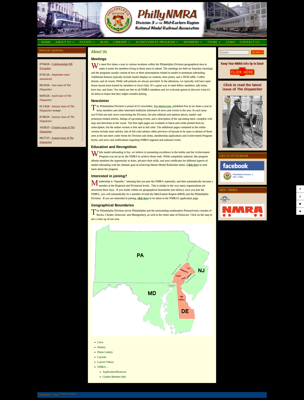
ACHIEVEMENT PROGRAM (155, 42)
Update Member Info (114, 376)
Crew (100, 342)
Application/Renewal (114, 371)
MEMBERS (191, 42)
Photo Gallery (105, 352)
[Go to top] (300, 189)
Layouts (101, 357)
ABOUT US (63, 42)
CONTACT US (249, 42)
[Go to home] (300, 203)
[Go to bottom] (300, 196)
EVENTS (86, 42)
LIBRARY (120, 42)
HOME (46, 42)
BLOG (104, 42)
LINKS (230, 42)
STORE (212, 42)
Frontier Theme (68, 393)
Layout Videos (105, 361)
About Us (99, 51)
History (101, 347)
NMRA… (103, 366)
